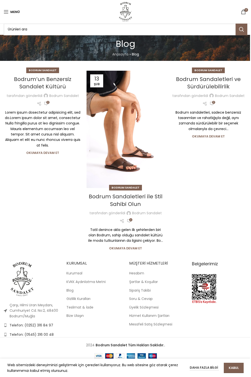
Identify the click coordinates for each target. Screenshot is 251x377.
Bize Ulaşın (75, 315)
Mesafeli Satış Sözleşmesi (150, 324)
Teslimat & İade (79, 307)
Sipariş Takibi (140, 290)
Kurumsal (74, 273)
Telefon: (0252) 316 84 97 (31, 325)
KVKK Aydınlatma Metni (86, 281)
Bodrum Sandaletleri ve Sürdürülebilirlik (208, 83)
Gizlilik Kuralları (78, 298)
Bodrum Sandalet (43, 70)
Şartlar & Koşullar (143, 281)
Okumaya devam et (42, 153)
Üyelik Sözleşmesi (144, 307)
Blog (70, 290)
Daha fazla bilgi (204, 367)
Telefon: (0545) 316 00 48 (32, 334)
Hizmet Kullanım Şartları (149, 315)
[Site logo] (125, 11)
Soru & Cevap (141, 298)
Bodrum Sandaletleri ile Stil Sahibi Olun (126, 200)
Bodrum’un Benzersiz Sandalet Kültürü (42, 83)
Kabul (234, 367)
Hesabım (136, 273)
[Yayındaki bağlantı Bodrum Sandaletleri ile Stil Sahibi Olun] (125, 129)
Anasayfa (120, 54)
